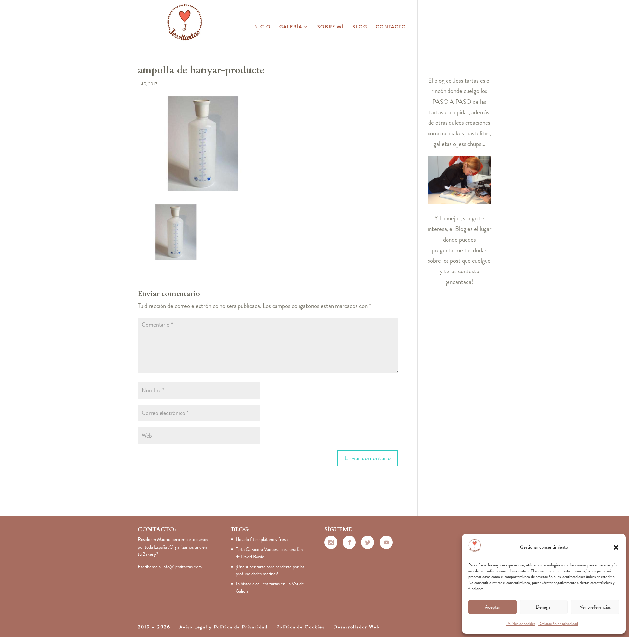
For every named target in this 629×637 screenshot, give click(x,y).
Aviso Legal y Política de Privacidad (223, 626)
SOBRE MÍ (330, 27)
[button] (616, 547)
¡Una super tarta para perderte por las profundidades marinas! (270, 570)
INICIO (261, 27)
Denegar (544, 606)
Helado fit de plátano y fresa (262, 539)
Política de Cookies (300, 626)
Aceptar (492, 606)
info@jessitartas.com (182, 566)
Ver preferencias (595, 606)
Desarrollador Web (357, 626)
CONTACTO (391, 27)
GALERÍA (290, 27)
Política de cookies (520, 624)
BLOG (359, 27)
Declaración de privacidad (558, 624)
